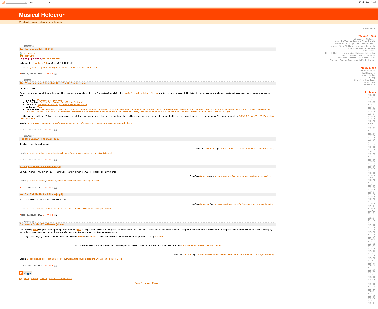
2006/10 (371, 121)
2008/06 (371, 168)
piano (78, 229)
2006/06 (371, 111)
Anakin (80, 236)
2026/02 (371, 300)
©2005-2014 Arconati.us (60, 278)
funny (29, 123)
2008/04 (371, 163)
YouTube (159, 236)
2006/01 (371, 100)
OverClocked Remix (147, 283)
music (65, 67)
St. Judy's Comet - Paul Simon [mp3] (40, 166)
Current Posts (368, 28)
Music (39, 107)
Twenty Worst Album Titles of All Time (140, 93)
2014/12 (371, 239)
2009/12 (371, 201)
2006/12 (371, 126)
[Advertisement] (147, 36)
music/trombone (89, 67)
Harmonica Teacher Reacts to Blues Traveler (354, 41)
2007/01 (371, 128)
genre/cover (35, 259)
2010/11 (371, 211)
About (26, 278)
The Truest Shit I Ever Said (49, 100)
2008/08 (371, 173)
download (267, 148)
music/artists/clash (247, 148)
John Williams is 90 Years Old (361, 48)
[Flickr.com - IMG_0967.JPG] (28, 53)
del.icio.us (209, 148)
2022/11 (371, 274)
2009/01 (371, 182)
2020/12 (371, 265)
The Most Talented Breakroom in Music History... (352, 60)
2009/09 (371, 196)
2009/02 (371, 185)
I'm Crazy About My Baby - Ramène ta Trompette (352, 46)
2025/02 (371, 293)
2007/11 (371, 152)
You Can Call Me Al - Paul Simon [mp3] (41, 194)
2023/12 (371, 281)
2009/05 (371, 189)
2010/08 (371, 208)
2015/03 (371, 246)
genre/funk (51, 208)
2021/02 (371, 267)
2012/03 (371, 225)
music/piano (110, 259)
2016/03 (371, 263)
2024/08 (371, 284)
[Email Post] (55, 74)
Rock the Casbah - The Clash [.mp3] (40, 139)
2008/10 (371, 175)
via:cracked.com (124, 123)
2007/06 (371, 140)
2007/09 (371, 147)
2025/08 (371, 298)
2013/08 (371, 230)
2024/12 (371, 289)
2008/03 (371, 161)
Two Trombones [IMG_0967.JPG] (38, 49)
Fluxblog (371, 77)
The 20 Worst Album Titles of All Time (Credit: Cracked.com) (53, 83)
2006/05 (371, 109)
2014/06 (371, 237)
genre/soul (51, 180)
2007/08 (371, 144)
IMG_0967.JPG (27, 56)
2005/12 (371, 97)
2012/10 (371, 227)
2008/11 (371, 178)
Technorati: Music (367, 70)
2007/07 (371, 142)
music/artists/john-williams (262, 254)
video (35, 229)
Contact (43, 278)
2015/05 (371, 248)
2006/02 (371, 102)
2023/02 (371, 277)
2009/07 (371, 192)
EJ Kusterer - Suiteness (364, 39)
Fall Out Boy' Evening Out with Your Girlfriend (61, 102)
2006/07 (371, 114)
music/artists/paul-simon (260, 176)
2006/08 (371, 116)
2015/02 (371, 244)
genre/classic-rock (54, 153)
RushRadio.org (368, 73)
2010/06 (371, 204)
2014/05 (371, 234)
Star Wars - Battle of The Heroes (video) (42, 224)
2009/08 (371, 194)
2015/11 (371, 260)
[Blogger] (25, 274)
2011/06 (371, 220)
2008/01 (371, 156)
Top (20, 278)
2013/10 (371, 232)
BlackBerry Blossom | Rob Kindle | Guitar (356, 58)
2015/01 (371, 241)
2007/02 (371, 130)
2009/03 (371, 187)
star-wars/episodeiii (222, 254)
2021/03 (371, 270)
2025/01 (371, 291)
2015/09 (371, 255)
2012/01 (371, 222)
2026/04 (371, 303)
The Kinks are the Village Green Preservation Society (62, 104)
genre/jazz (35, 67)
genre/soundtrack (50, 259)
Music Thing (369, 82)
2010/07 (371, 206)
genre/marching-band (51, 67)
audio (259, 148)
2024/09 (371, 286)
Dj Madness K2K (51, 58)
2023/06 (371, 279)
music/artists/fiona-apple (64, 123)
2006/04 (371, 107)
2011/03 (371, 215)
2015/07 (371, 253)
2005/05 (371, 95)
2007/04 (371, 135)
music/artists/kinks (85, 123)
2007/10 (371, 149)
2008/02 (371, 159)
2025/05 (371, 296)
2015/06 (371, 251)
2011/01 (371, 213)
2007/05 (371, 137)
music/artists (74, 67)
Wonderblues (369, 50)
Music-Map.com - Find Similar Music (358, 55)
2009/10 (371, 199)
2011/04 (371, 218)
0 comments (48, 74)
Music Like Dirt (368, 75)
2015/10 (371, 258)
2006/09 (371, 118)
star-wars (207, 254)
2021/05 (371, 272)
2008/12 (371, 180)
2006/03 (371, 104)
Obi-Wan (92, 236)
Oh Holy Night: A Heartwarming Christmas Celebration (350, 53)
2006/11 (371, 123)
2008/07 (371, 170)
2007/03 (371, 133)
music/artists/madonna (105, 123)
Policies (34, 278)
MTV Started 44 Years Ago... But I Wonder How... (352, 43)
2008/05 (371, 166)
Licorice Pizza (369, 84)
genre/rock (70, 153)
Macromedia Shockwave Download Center (201, 245)
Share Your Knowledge (364, 80)
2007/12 (371, 154)
